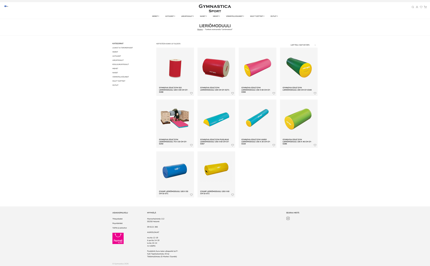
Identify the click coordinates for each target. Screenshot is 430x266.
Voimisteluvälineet (234, 16)
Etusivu (200, 29)
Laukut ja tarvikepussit (122, 48)
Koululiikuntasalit (120, 64)
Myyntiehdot (117, 223)
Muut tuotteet (256, 16)
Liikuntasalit (186, 16)
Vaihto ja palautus (119, 228)
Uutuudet (169, 16)
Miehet (216, 16)
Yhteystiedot (117, 219)
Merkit (155, 16)
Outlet (274, 16)
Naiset (203, 16)
